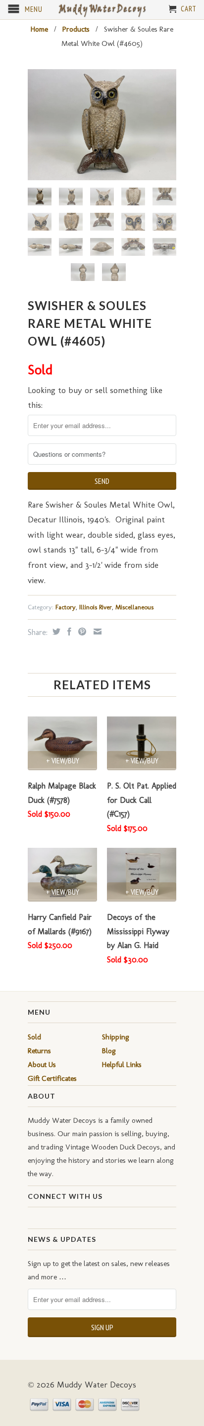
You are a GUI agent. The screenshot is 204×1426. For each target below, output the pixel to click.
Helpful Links (122, 1064)
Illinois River (95, 607)
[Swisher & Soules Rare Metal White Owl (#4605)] (102, 124)
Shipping (115, 1036)
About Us (42, 1064)
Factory (65, 607)
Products (76, 29)
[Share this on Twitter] (55, 631)
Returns (39, 1050)
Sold (34, 1036)
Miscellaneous (134, 607)
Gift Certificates (52, 1078)
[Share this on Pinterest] (81, 631)
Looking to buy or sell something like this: (95, 397)
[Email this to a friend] (96, 631)
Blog (109, 1050)
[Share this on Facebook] (68, 631)
